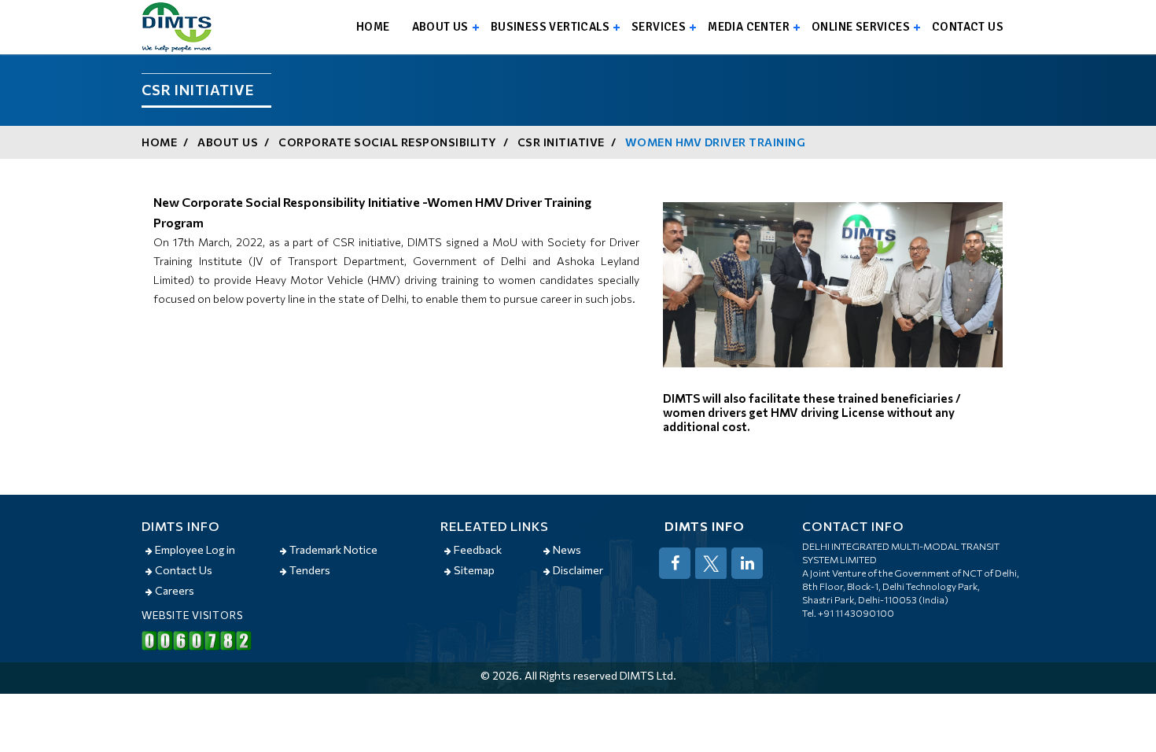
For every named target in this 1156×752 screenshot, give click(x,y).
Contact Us (182, 570)
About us (440, 27)
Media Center (749, 27)
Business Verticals (550, 27)
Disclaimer (576, 570)
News (565, 549)
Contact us (967, 27)
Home (373, 27)
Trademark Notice (332, 549)
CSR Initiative (561, 142)
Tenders (308, 570)
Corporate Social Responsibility (387, 142)
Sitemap (473, 570)
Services (658, 27)
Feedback (476, 549)
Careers (173, 590)
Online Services (861, 27)
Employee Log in (194, 549)
